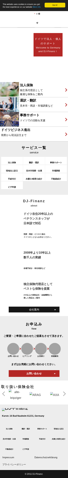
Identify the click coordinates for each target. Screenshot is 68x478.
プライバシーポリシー (14, 464)
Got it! (54, 5)
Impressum (8, 457)
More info (37, 6)
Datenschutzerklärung (45, 457)
